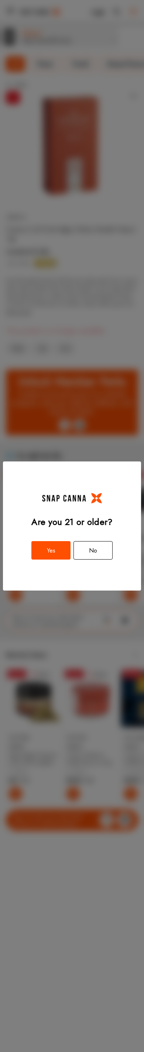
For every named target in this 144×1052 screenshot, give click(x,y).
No (93, 550)
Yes (51, 550)
